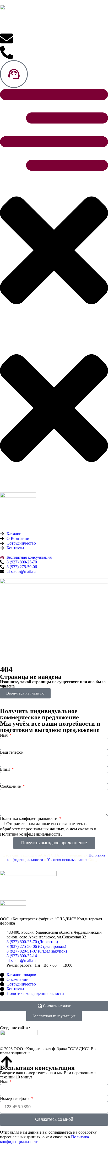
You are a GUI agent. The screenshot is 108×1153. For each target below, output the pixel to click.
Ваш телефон (12, 752)
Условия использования (67, 860)
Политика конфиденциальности (29, 818)
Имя (4, 735)
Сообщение (11, 786)
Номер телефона (15, 1098)
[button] (54, 209)
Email (5, 769)
